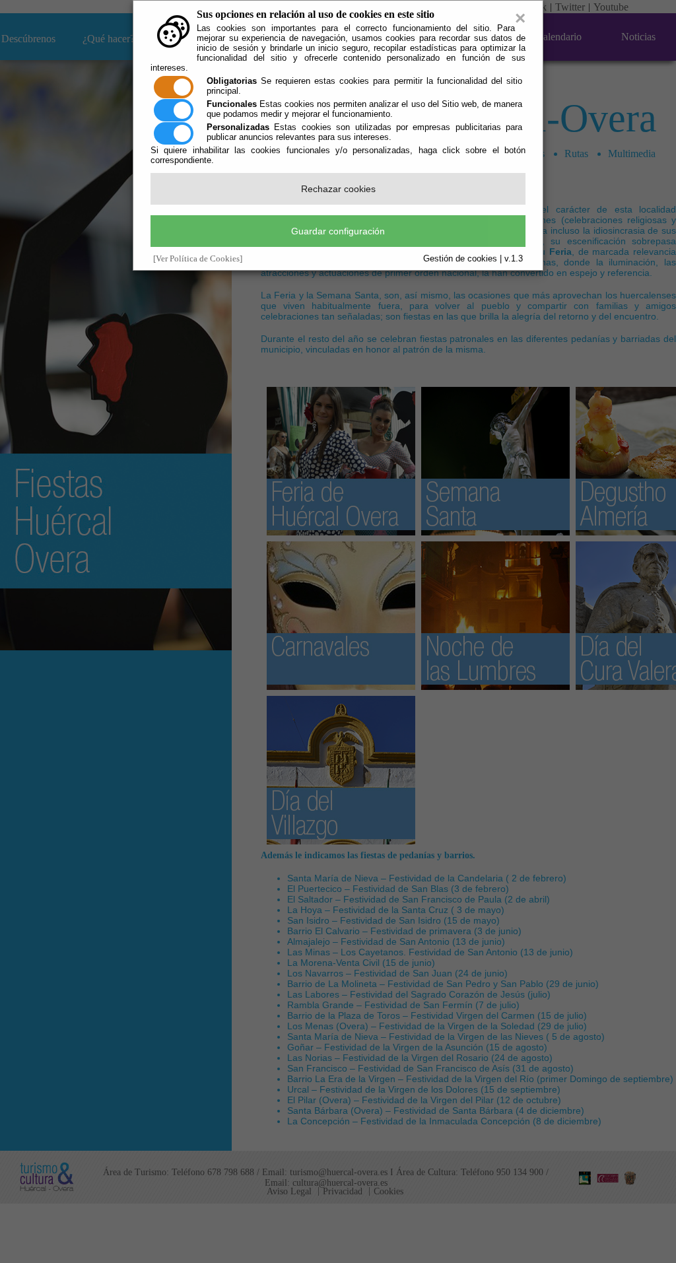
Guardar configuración (338, 231)
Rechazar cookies (338, 189)
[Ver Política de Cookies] (197, 258)
